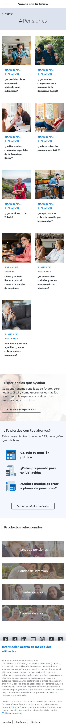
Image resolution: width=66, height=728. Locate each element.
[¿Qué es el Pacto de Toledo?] (16, 184)
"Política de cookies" (11, 712)
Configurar (14, 707)
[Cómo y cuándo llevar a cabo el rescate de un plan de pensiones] (16, 248)
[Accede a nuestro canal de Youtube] (33, 639)
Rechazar (36, 721)
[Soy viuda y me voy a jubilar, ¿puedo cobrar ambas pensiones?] (16, 315)
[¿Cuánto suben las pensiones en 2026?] (49, 117)
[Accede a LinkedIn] (24, 639)
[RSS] (60, 639)
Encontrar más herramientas (33, 506)
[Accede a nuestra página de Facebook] (6, 639)
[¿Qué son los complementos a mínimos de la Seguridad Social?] (49, 50)
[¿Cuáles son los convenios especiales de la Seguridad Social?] (16, 117)
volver (9, 13)
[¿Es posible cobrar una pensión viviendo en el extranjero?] (16, 50)
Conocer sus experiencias (21, 409)
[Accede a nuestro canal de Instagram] (42, 639)
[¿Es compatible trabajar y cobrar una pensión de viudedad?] (49, 248)
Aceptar (7, 721)
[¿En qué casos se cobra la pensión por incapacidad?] (49, 184)
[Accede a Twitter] (15, 639)
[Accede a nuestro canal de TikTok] (51, 639)
